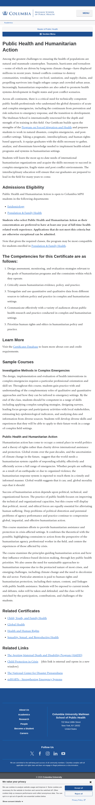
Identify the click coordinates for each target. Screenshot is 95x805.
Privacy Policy (77, 800)
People (24, 724)
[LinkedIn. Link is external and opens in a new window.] (55, 754)
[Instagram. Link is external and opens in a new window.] (48, 754)
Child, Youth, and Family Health (27, 618)
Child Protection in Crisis (23, 661)
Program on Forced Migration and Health (47, 127)
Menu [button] (86, 13)
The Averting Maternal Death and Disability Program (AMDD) (44, 655)
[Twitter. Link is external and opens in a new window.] (32, 754)
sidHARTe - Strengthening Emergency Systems (34, 679)
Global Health (16, 624)
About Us (24, 710)
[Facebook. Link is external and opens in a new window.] (40, 754)
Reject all (79, 794)
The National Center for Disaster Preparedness (35, 673)
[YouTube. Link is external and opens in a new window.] (63, 754)
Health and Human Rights (23, 631)
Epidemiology (15, 206)
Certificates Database (25, 346)
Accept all (78, 788)
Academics (8, 23)
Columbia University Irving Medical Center (47, 3)
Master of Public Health (47, 29)
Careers (24, 733)
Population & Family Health (24, 213)
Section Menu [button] (48, 34)
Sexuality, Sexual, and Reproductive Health (33, 637)
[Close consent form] (91, 782)
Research (24, 719)
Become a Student (24, 728)
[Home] (28, 13)
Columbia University (52, 777)
